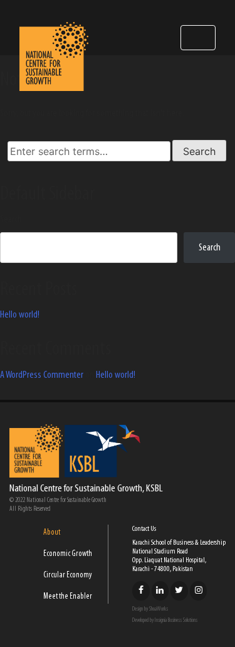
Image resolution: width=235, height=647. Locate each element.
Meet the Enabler (67, 596)
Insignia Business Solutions (176, 620)
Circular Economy (67, 575)
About (51, 532)
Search (11, 220)
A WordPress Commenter (41, 375)
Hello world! (19, 315)
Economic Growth (67, 554)
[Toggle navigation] (198, 37)
